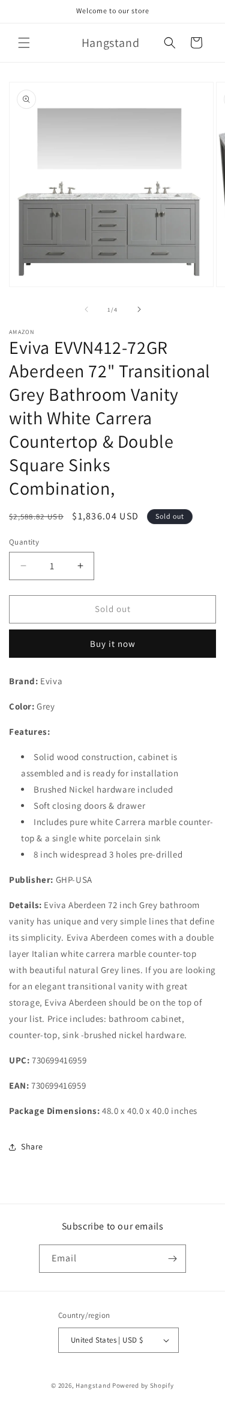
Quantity (24, 542)
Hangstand (93, 1385)
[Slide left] (86, 309)
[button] (24, 42)
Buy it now (113, 643)
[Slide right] (139, 309)
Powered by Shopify (143, 1385)
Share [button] (32, 1146)
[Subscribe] (172, 1259)
